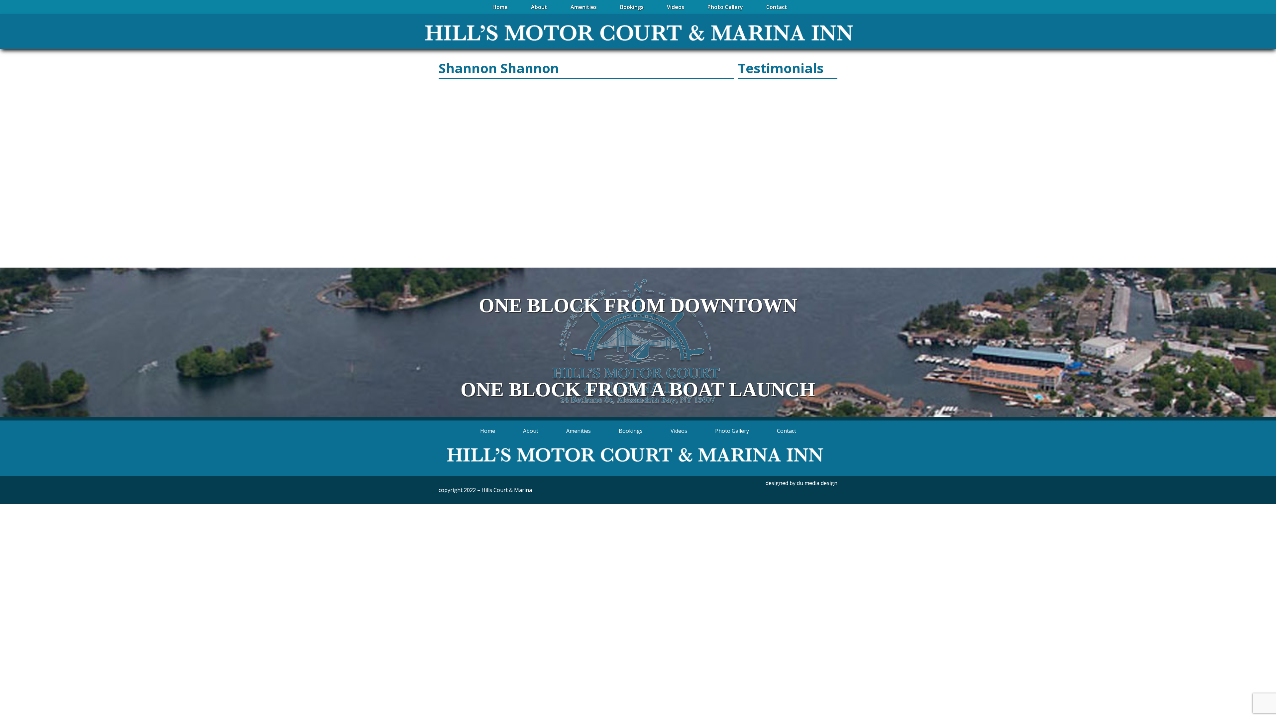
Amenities (578, 430)
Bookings (631, 430)
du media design (817, 483)
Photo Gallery (732, 430)
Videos (679, 430)
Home (487, 430)
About (530, 430)
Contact (786, 430)
